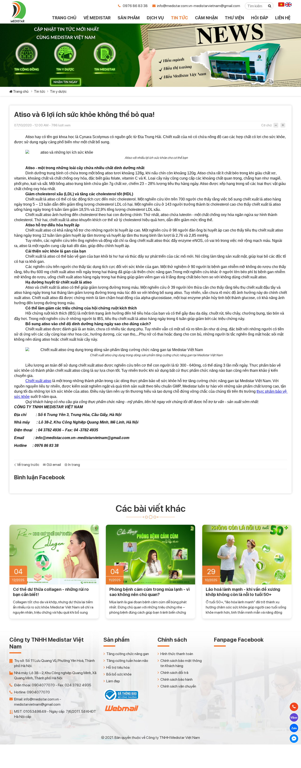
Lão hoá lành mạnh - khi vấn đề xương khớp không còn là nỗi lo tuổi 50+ (243, 592)
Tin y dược (58, 91)
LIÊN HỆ (282, 17)
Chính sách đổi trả (174, 672)
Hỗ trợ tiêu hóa (118, 667)
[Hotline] (294, 707)
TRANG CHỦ (64, 17)
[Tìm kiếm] (269, 6)
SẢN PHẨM (129, 17)
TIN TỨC (179, 17)
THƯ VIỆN (234, 17)
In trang (74, 465)
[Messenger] (294, 738)
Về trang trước (28, 465)
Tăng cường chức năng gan (127, 654)
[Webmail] (121, 712)
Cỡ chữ (266, 125)
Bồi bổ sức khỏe (118, 674)
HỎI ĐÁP (259, 17)
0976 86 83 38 (135, 6)
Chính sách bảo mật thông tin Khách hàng (181, 663)
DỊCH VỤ (155, 17)
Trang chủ (20, 91)
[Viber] (294, 717)
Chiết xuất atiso (38, 381)
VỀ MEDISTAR (97, 17)
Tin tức (39, 91)
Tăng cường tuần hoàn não (127, 660)
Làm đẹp (113, 681)
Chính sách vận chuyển (178, 686)
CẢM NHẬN (206, 17)
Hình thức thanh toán (176, 654)
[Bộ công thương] (120, 700)
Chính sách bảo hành (176, 679)
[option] (54, 571)
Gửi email (54, 465)
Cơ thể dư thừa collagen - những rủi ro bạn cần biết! (51, 592)
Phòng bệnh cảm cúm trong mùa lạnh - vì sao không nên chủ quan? (149, 592)
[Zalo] (294, 728)
